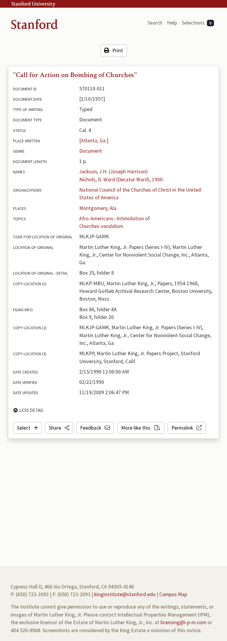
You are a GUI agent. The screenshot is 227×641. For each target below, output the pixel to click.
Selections (197, 22)
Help (172, 22)
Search (154, 22)
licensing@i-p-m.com (183, 622)
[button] (59, 428)
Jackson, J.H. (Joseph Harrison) (113, 171)
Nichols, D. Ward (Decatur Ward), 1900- (121, 179)
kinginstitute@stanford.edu (124, 594)
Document (90, 151)
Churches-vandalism (101, 226)
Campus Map (173, 594)
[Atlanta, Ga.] (93, 140)
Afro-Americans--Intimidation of (114, 218)
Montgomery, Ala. (98, 208)
